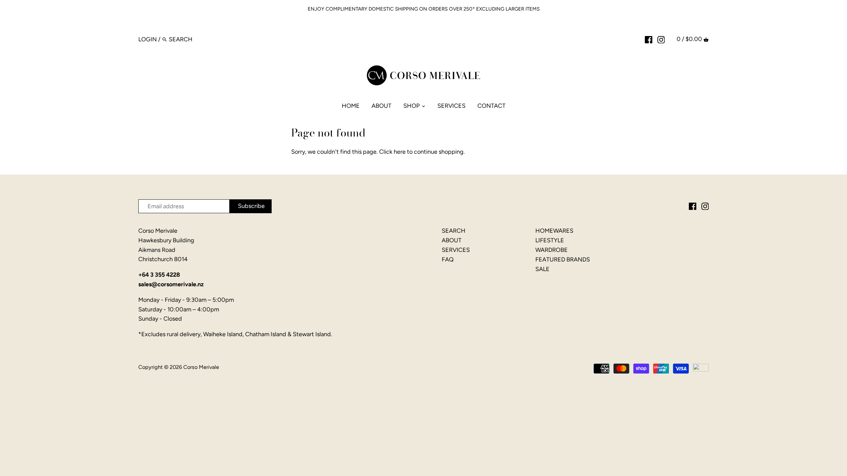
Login (147, 39)
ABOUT (452, 240)
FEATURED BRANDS (562, 259)
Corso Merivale (201, 367)
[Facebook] (648, 39)
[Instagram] (661, 39)
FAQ (448, 259)
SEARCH (454, 230)
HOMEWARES (554, 230)
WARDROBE (551, 250)
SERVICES (456, 250)
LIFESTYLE (549, 240)
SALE (542, 269)
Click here (392, 151)
